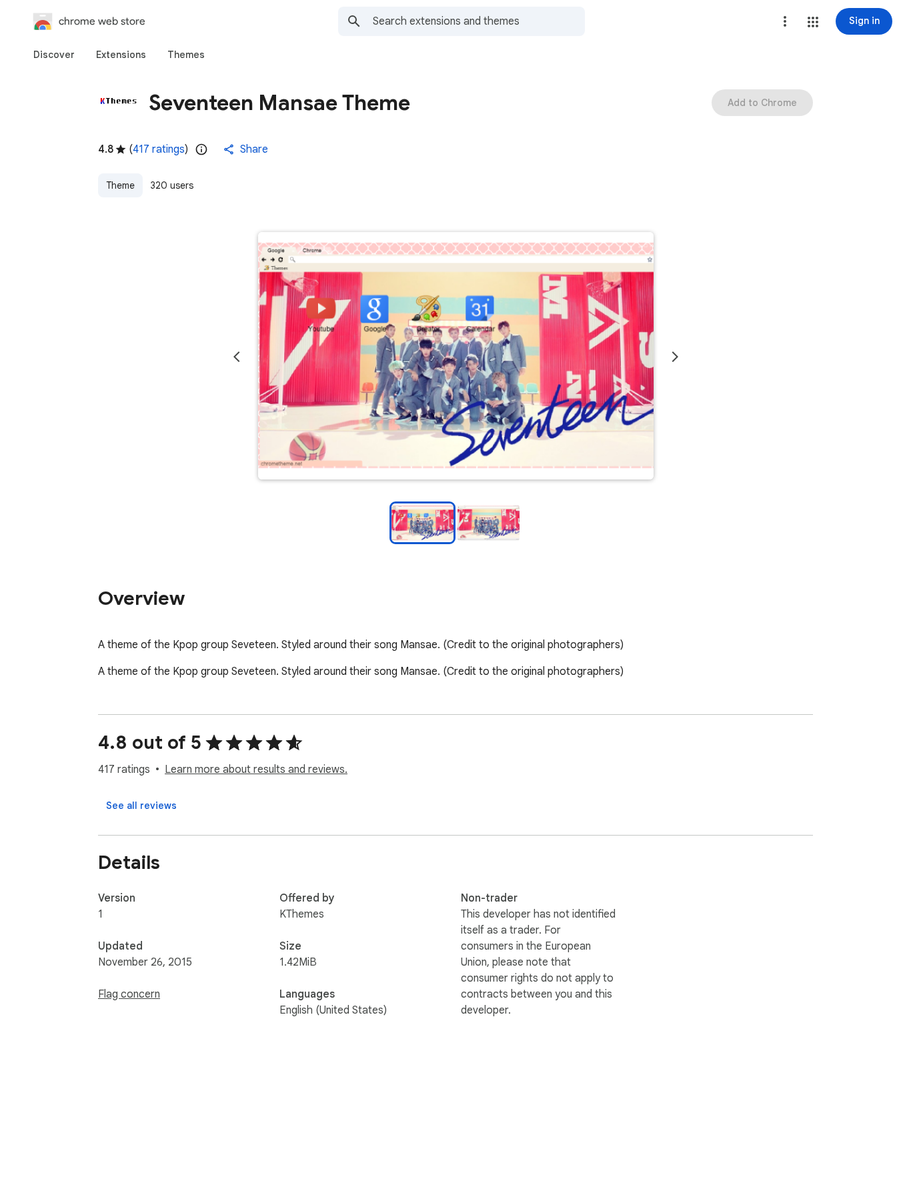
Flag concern (129, 994)
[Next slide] (675, 356)
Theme (120, 185)
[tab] (54, 55)
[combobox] (479, 21)
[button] (813, 22)
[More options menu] (785, 21)
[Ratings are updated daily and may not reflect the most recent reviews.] (201, 149)
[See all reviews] (141, 806)
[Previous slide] (236, 356)
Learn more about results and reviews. (256, 769)
